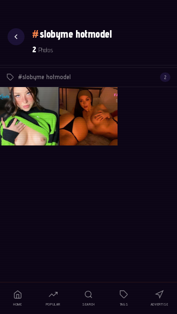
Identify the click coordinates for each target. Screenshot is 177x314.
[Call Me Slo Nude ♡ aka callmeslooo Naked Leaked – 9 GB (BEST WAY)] (88, 116)
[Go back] (16, 36)
